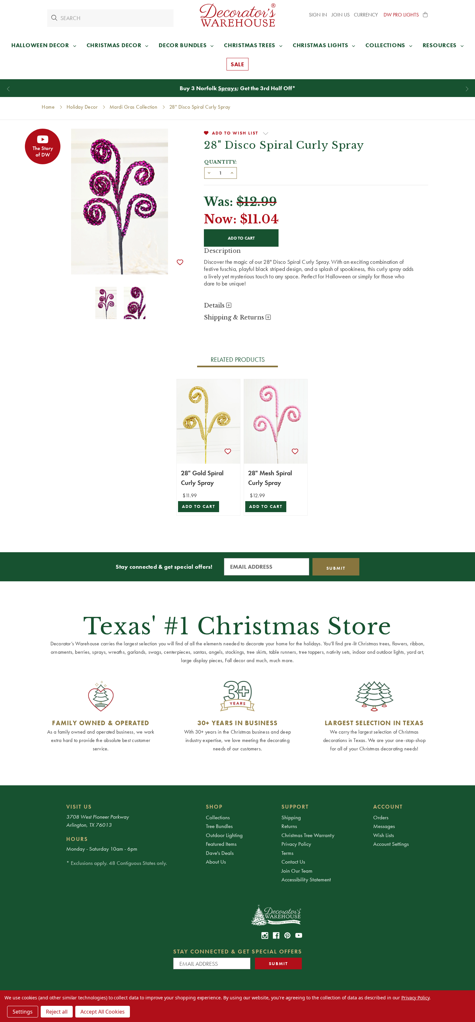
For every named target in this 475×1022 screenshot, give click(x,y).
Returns (289, 826)
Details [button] (215, 305)
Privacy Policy (296, 843)
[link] (264, 935)
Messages (384, 826)
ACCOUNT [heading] (388, 806)
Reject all (57, 1011)
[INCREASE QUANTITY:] (232, 172)
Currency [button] (366, 14)
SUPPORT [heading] (295, 806)
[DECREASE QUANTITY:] (209, 172)
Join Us (341, 14)
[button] (425, 15)
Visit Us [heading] (79, 806)
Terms (287, 852)
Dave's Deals (220, 852)
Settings (23, 1011)
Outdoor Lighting (224, 835)
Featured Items (221, 843)
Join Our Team (296, 870)
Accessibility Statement (306, 879)
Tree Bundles (219, 826)
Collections (218, 817)
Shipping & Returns (235, 317)
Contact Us (293, 861)
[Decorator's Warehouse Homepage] (275, 914)
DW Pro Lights (401, 14)
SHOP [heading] (214, 806)
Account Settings (391, 843)
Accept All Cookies (102, 1011)
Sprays (227, 88)
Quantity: (220, 162)
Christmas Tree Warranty (307, 835)
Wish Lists (383, 835)
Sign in (318, 14)
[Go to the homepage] (237, 15)
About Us (216, 861)
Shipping (291, 817)
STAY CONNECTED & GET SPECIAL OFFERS (237, 951)
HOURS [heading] (77, 839)
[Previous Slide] (8, 89)
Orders (380, 817)
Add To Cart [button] (198, 506)
